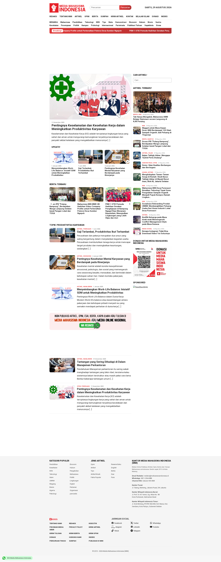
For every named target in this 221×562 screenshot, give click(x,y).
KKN (140, 114)
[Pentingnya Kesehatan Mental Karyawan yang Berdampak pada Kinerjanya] (90, 157)
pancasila (73, 494)
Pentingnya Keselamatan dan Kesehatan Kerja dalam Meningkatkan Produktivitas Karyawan (88, 127)
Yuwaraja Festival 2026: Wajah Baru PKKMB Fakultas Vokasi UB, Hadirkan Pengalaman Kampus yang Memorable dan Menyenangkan (118, 210)
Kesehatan (87, 256)
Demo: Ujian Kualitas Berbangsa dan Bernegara (156, 166)
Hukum (72, 468)
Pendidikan (53, 464)
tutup (113, 527)
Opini (79, 386)
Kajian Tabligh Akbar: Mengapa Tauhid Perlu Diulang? (156, 156)
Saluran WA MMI (149, 481)
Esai (112, 474)
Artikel (79, 229)
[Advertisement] (110, 54)
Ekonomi (73, 464)
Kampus (150, 139)
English (114, 468)
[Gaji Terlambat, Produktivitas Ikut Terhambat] (64, 157)
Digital (72, 484)
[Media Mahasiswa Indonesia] (68, 7)
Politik (72, 477)
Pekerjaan (87, 229)
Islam (150, 153)
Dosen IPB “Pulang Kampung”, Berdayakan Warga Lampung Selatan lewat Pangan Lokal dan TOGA (156, 145)
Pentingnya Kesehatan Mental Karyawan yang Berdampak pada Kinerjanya (88, 171)
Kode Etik (93, 523)
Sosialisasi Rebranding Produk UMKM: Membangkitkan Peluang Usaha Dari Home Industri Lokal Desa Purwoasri (156, 207)
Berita (135, 114)
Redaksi (72, 523)
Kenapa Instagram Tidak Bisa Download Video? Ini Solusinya (156, 232)
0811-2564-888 (146, 478)
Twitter (136, 523)
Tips (92, 471)
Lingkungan (74, 481)
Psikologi (52, 494)
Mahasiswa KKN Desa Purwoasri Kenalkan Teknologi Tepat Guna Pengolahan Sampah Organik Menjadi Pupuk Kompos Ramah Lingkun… (156, 192)
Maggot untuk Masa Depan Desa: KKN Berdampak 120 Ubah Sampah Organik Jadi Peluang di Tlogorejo (156, 131)
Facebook (118, 523)
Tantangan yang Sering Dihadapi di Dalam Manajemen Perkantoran (116, 170)
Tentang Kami (55, 523)
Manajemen (87, 286)
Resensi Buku (116, 464)
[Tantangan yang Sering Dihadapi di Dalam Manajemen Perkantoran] (117, 157)
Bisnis (51, 487)
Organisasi (74, 490)
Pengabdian (74, 471)
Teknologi (53, 474)
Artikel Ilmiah (95, 474)
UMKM (51, 481)
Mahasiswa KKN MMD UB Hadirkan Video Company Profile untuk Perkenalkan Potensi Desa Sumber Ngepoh (61, 208)
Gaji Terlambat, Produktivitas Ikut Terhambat (59, 170)
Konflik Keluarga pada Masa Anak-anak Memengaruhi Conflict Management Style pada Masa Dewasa (154, 220)
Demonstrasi (147, 163)
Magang (52, 484)
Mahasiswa (74, 474)
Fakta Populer (96, 477)
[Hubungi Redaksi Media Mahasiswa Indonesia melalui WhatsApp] (90, 321)
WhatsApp (157, 523)
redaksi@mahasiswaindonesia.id (156, 476)
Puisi (113, 477)
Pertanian (73, 487)
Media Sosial (147, 229)
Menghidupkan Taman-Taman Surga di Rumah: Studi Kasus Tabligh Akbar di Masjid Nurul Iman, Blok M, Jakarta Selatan (155, 178)
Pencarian (125, 7)
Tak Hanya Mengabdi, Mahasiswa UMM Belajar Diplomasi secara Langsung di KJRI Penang (150, 119)
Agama (144, 172)
